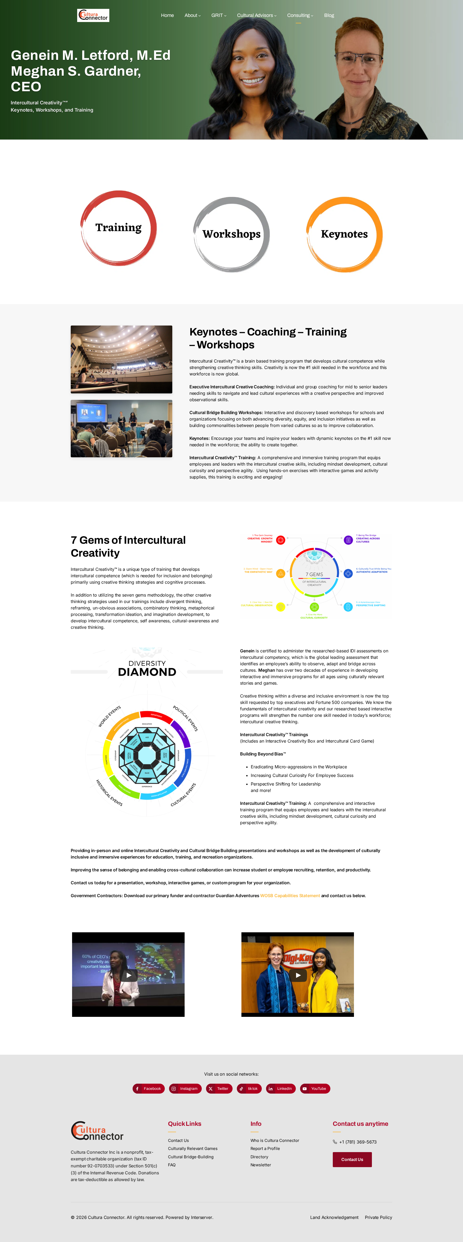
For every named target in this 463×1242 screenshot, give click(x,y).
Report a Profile (265, 1148)
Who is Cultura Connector (275, 1140)
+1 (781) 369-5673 (358, 1142)
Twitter (222, 1089)
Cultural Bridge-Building (191, 1156)
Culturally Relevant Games (193, 1148)
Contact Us (178, 1140)
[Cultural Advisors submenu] (275, 15)
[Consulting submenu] (312, 15)
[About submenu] (199, 15)
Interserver (201, 1217)
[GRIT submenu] (225, 15)
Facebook (152, 1089)
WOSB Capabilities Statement (290, 895)
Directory (259, 1156)
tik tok (252, 1089)
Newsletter (261, 1164)
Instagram (188, 1089)
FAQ (172, 1164)
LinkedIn (284, 1089)
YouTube (318, 1089)
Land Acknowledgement (334, 1217)
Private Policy (378, 1217)
